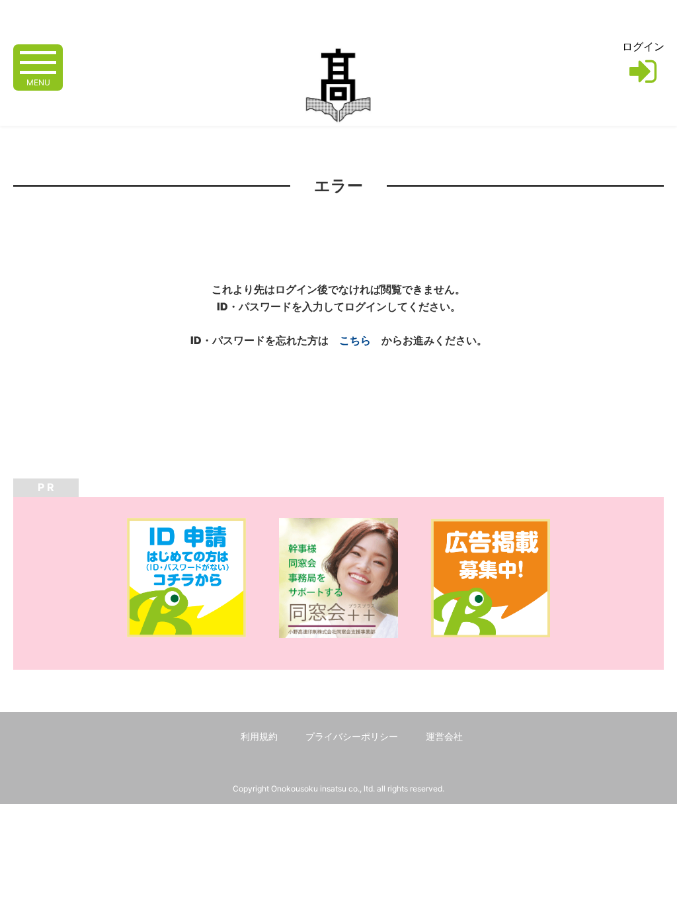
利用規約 (259, 736)
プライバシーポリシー (351, 736)
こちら (355, 340)
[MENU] (38, 61)
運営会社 (444, 736)
